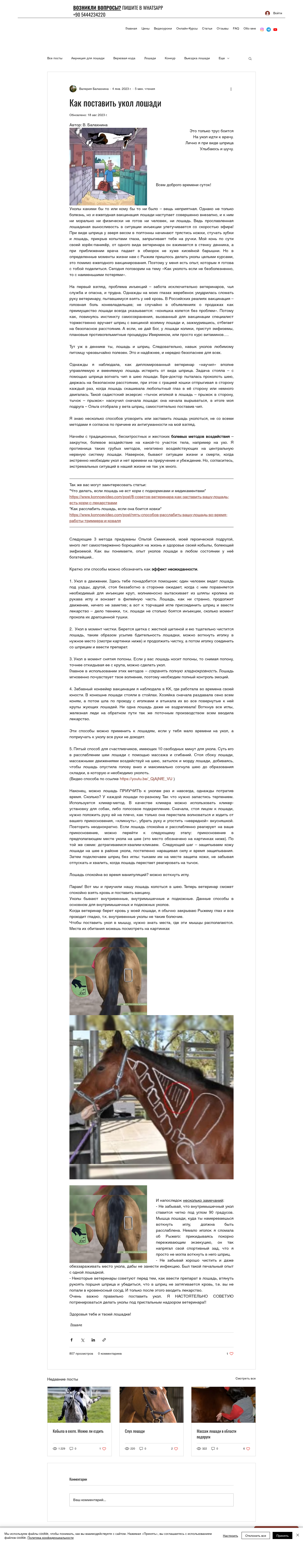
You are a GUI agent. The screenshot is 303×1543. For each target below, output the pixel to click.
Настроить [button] (230, 1535)
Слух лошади (135, 1431)
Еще (222, 58)
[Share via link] (104, 1340)
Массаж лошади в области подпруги (216, 1434)
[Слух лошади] (152, 1405)
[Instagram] (262, 29)
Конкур (170, 58)
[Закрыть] (297, 1535)
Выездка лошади (197, 58)
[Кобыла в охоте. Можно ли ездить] (79, 1405)
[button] (250, 58)
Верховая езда (124, 58)
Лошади (150, 58)
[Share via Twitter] (82, 1340)
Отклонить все (255, 1535)
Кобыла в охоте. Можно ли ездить (78, 1431)
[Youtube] (275, 29)
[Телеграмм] (268, 29)
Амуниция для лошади (87, 58)
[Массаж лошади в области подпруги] (223, 1405)
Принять (282, 1535)
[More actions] (231, 88)
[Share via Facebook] (71, 1340)
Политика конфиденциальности (51, 1537)
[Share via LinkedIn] (93, 1340)
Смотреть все (246, 1378)
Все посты (54, 58)
